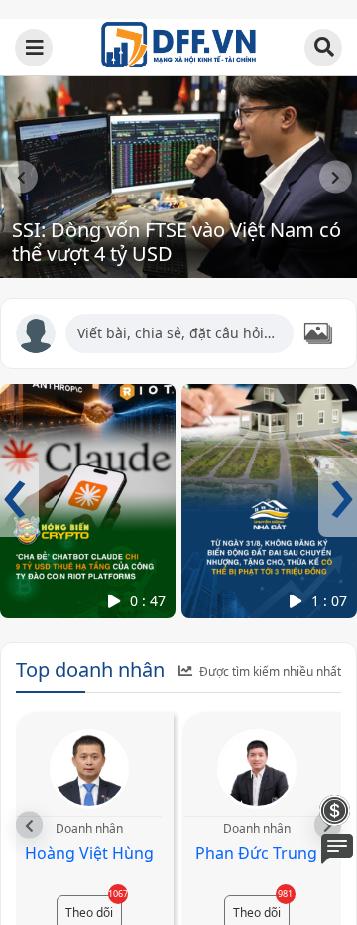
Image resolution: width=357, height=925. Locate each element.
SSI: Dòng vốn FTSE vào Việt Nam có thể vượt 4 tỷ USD (176, 241)
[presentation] (21, 177)
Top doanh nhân (90, 669)
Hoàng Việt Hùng (89, 852)
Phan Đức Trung (256, 852)
